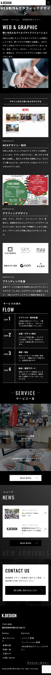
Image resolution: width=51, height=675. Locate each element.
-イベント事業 (27, 638)
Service (25, 633)
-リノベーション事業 (30, 642)
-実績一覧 (6, 649)
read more (25, 478)
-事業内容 (6, 645)
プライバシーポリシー (38, 662)
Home (5, 633)
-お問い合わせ (8, 657)
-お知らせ (6, 653)
